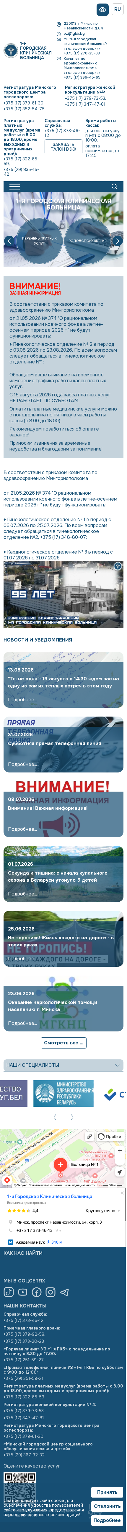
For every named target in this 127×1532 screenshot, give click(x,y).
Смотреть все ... (61, 1043)
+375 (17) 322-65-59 (21, 1397)
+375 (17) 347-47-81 (83, 104)
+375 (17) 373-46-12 (60, 133)
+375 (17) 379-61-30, (21, 103)
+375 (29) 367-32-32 (22, 1455)
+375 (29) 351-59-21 (21, 1378)
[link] (61, 680)
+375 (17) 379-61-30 (21, 1436)
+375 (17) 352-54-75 (22, 109)
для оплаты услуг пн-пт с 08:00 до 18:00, (102, 135)
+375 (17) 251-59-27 (21, 1359)
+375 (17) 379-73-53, (83, 98)
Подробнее (102, 1520)
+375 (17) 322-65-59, (19, 161)
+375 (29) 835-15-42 (19, 172)
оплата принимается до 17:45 (100, 151)
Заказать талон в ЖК (61, 147)
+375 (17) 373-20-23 (21, 1341)
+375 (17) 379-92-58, (22, 1334)
